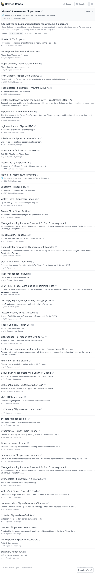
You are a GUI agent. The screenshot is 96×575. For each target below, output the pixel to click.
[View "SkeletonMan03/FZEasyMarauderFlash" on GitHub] (45, 385)
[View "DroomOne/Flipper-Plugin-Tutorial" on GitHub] (39, 431)
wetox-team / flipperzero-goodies (19, 199)
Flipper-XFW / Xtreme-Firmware (18, 111)
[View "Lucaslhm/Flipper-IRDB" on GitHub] (28, 187)
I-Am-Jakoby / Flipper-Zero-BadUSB (20, 75)
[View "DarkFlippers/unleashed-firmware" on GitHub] (39, 52)
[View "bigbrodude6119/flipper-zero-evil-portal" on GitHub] (46, 337)
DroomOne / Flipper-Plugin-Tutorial (19, 431)
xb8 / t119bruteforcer (12, 397)
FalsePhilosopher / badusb (15, 273)
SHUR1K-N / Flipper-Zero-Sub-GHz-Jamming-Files (27, 286)
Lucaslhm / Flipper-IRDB (13, 187)
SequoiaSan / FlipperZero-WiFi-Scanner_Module (26, 372)
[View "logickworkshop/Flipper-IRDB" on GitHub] (35, 126)
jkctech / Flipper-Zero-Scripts (16, 515)
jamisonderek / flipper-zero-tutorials (20, 455)
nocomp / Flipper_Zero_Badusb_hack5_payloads (26, 300)
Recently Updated (41, 33)
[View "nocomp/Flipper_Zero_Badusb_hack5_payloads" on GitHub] (53, 301)
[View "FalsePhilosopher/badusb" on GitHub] (30, 274)
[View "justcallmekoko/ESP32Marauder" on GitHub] (37, 313)
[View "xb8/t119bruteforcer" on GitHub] (25, 397)
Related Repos (14, 4)
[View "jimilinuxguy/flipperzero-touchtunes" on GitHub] (41, 409)
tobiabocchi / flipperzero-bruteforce (20, 138)
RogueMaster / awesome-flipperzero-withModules (27, 247)
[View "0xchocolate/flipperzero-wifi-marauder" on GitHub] (45, 479)
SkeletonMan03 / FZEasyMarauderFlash (22, 385)
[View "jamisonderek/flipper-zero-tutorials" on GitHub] (41, 455)
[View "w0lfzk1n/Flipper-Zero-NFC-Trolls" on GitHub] (39, 491)
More (88, 11)
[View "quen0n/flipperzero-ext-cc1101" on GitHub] (36, 527)
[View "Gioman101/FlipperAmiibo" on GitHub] (30, 211)
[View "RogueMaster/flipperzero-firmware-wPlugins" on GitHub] (51, 88)
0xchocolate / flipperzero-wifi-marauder (22, 479)
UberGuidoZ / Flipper (12, 39)
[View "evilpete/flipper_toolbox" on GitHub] (29, 419)
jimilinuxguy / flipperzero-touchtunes (20, 409)
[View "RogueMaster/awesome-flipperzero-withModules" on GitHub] (56, 247)
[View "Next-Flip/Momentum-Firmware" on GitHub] (37, 175)
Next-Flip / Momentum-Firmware (18, 174)
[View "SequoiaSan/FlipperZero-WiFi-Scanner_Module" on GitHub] (53, 373)
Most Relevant (16, 33)
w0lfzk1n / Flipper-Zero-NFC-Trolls (19, 491)
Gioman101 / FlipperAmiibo (15, 211)
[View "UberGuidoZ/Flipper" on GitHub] (24, 39)
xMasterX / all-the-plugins (14, 360)
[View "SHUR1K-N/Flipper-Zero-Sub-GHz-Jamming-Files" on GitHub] (56, 286)
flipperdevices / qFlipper (13, 443)
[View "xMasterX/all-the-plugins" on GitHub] (30, 361)
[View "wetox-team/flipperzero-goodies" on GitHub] (38, 199)
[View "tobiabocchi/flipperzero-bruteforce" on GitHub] (41, 138)
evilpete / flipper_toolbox (14, 418)
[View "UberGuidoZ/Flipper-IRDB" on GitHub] (31, 163)
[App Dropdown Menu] (92, 4)
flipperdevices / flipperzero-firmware (20, 63)
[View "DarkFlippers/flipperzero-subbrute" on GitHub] (40, 540)
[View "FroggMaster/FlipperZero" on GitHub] (30, 235)
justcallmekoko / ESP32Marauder (18, 312)
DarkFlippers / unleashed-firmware (19, 51)
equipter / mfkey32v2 (12, 551)
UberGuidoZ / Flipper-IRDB (15, 162)
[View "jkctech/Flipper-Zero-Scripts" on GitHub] (34, 515)
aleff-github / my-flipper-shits (16, 261)
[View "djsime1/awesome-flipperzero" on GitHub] (42, 11)
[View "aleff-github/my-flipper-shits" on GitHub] (34, 262)
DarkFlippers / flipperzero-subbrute (19, 539)
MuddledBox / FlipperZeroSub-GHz (19, 150)
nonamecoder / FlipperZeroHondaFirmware (24, 503)
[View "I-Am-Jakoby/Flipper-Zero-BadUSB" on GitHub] (41, 76)
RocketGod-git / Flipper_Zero (16, 324)
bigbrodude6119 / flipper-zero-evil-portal (22, 337)
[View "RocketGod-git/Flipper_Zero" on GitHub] (33, 325)
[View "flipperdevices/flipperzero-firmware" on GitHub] (41, 64)
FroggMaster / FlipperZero (15, 235)
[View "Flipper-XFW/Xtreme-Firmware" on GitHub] (36, 112)
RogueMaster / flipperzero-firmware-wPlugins (25, 88)
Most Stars (28, 33)
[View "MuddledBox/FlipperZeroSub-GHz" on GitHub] (39, 151)
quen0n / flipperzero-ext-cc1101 (18, 527)
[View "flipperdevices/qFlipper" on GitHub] (28, 443)
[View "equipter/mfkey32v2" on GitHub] (25, 552)
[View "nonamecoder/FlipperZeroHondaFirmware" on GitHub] (48, 503)
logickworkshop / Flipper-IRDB (17, 126)
